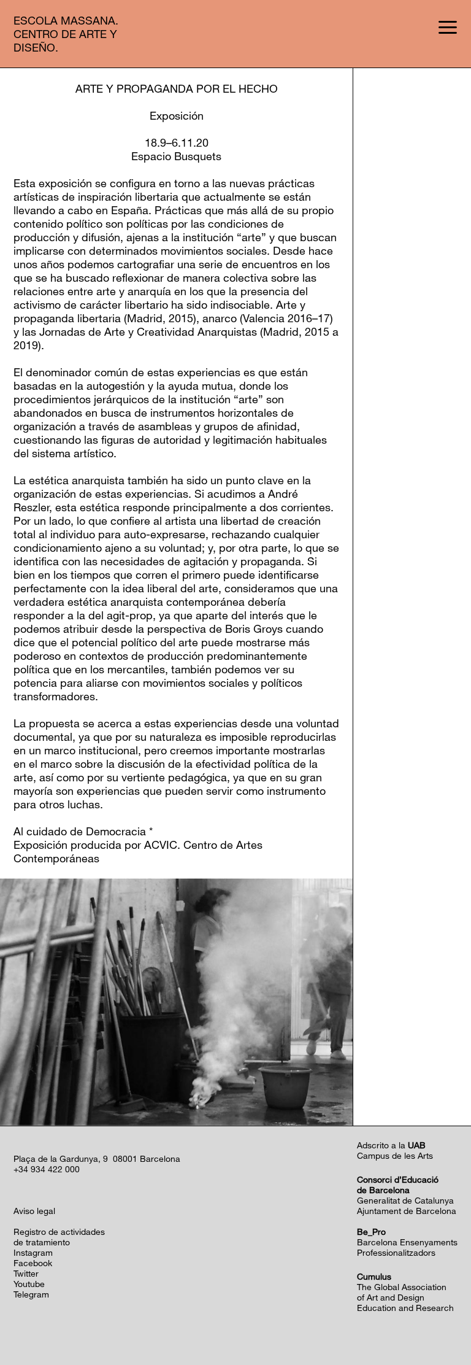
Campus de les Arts (395, 1155)
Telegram (31, 1294)
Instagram (33, 1252)
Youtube (29, 1283)
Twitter (26, 1273)
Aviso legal (34, 1210)
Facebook (32, 1263)
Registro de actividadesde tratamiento (59, 1236)
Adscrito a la (391, 1145)
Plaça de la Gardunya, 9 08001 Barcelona (96, 1158)
